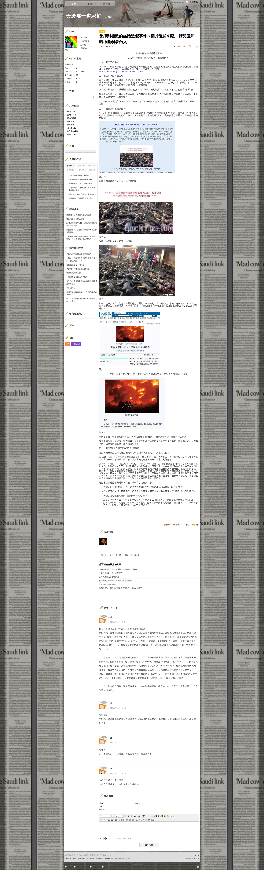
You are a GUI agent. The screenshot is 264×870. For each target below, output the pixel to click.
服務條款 (99, 859)
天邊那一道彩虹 (84, 16)
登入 (181, 868)
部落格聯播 (76, 344)
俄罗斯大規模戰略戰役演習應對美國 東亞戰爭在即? (81, 282)
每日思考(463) (72, 131)
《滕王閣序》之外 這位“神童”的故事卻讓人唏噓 (118, 569)
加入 (186, 868)
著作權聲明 (109, 859)
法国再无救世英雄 (73, 273)
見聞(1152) (71, 115)
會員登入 (102, 809)
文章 (73, 4)
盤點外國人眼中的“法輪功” (79, 175)
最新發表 (70, 166)
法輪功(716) (71, 128)
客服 (128, 859)
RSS (67, 344)
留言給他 (84, 48)
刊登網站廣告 (70, 859)
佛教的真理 (70, 288)
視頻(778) (71, 111)
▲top (197, 855)
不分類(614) (71, 134)
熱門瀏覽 (70, 170)
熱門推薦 (92, 170)
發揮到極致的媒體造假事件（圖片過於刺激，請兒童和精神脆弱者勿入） (81, 237)
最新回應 (81, 166)
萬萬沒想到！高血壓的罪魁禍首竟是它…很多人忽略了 (120, 588)
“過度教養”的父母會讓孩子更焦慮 (82, 194)
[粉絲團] (66, 867)
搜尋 (93, 97)
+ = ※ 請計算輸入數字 (117, 838)
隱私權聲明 (119, 859)
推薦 (178, 524)
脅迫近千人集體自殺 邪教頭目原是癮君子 (115, 581)
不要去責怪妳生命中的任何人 (110, 573)
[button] (106, 816)
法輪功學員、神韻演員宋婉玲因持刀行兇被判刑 (81, 231)
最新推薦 (92, 166)
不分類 (110, 555)
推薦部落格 (84, 41)
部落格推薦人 (76, 313)
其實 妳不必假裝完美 (107, 584)
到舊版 (108, 17)
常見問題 (90, 859)
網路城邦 (192, 868)
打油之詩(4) (71, 118)
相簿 (90, 4)
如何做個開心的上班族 (75, 219)
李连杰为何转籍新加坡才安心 (78, 269)
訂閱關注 (84, 45)
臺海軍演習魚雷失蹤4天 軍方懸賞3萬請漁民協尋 (81, 293)
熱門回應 (81, 170)
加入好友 (84, 37)
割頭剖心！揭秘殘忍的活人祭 (80, 198)
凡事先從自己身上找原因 (109, 577)
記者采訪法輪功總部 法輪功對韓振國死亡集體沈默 (81, 224)
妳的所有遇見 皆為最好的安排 (80, 183)
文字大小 (115, 816)
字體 (101, 816)
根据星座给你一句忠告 (75, 265)
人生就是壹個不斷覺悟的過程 (80, 179)
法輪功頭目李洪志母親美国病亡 (78, 215)
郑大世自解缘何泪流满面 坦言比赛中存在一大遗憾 (81, 300)
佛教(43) (70, 121)
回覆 (168, 524)
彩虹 (66, 50)
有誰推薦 (108, 532)
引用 (187, 524)
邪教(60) (70, 125)
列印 (196, 524)
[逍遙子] (103, 541)
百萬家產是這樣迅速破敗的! (77, 277)
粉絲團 (70, 868)
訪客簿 (106, 4)
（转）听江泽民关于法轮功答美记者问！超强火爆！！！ (80, 259)
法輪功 (136, 555)
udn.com (196, 858)
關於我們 (81, 859)
